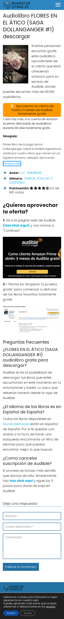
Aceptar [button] (11, 613)
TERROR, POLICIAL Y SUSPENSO (31, 180)
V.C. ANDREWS (31, 173)
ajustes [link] (50, 606)
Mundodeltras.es (16, 424)
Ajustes (28, 613)
